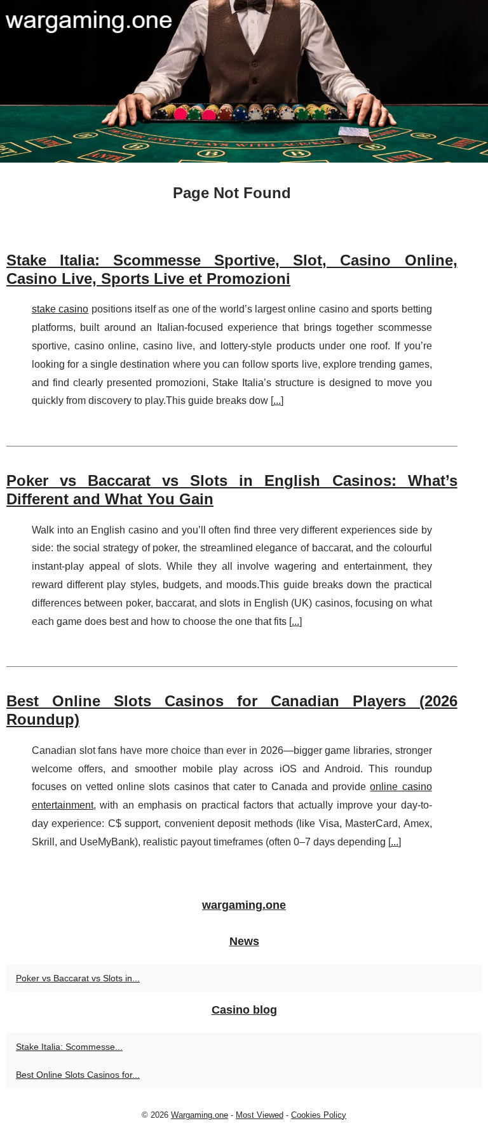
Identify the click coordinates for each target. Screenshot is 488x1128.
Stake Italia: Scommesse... (69, 1047)
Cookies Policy (318, 1115)
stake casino (60, 309)
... (277, 400)
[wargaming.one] (244, 81)
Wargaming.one (199, 1115)
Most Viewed (259, 1115)
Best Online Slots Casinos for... (78, 1075)
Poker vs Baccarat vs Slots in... (78, 978)
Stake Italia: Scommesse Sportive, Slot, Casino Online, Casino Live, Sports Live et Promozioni (232, 269)
